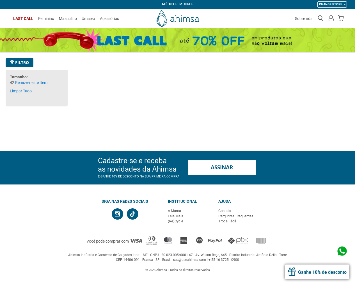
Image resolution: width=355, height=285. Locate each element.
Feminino (46, 18)
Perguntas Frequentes (235, 216)
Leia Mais (175, 216)
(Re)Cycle (175, 221)
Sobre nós (303, 18)
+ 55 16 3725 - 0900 (224, 260)
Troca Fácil (227, 221)
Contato (224, 211)
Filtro (21, 62)
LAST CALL (23, 18)
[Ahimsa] (177, 18)
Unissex (88, 18)
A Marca (174, 211)
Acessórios (109, 18)
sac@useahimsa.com (189, 260)
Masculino (68, 18)
